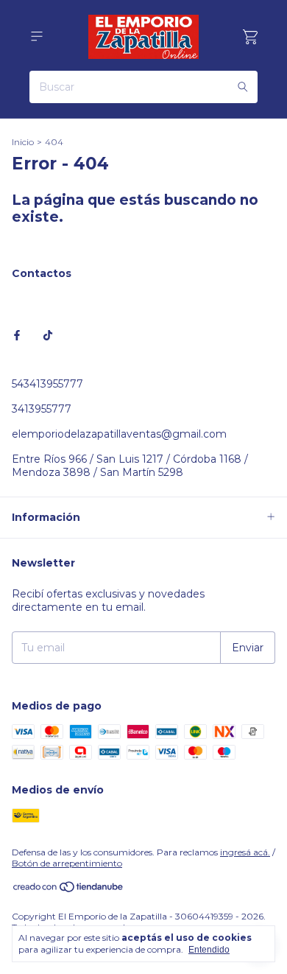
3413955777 (41, 409)
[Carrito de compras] (250, 37)
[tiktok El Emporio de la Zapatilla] (48, 335)
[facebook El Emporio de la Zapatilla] (17, 335)
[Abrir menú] (36, 36)
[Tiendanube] (69, 889)
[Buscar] (243, 87)
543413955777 (47, 383)
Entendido (209, 950)
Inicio (23, 141)
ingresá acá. (245, 852)
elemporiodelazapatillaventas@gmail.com (119, 434)
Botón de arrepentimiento (67, 863)
